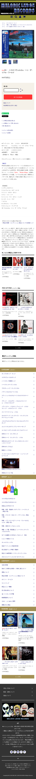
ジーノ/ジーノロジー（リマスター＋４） (10, 662)
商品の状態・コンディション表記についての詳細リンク (18, 223)
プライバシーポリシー (24, 767)
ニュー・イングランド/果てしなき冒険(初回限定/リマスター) (26, 631)
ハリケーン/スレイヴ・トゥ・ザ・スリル (25, 662)
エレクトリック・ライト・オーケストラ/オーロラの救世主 (10, 335)
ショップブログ (14, 769)
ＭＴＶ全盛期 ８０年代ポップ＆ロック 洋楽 (15, 26)
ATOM (23, 769)
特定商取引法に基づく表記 (10, 105)
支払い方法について (9, 765)
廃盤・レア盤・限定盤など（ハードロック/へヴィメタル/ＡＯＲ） (20, 24)
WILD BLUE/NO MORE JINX (7, 268)
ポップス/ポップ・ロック (12, 23)
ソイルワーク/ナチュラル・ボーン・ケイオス (25, 308)
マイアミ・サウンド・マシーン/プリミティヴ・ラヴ (10, 308)
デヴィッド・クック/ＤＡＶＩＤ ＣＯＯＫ (25, 335)
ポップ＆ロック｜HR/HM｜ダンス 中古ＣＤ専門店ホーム (17, 763)
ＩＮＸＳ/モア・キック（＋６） (18, 268)
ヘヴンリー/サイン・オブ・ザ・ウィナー (10, 629)
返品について (6, 103)
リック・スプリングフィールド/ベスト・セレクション (28, 269)
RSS (20, 769)
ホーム (3, 23)
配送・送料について (19, 765)
